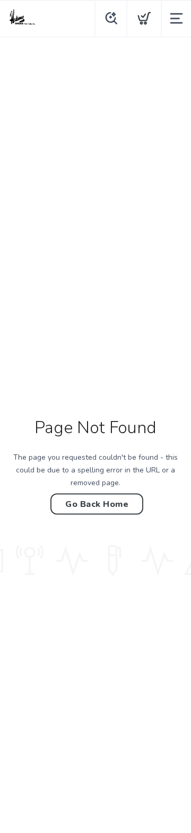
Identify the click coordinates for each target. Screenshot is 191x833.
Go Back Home (96, 504)
